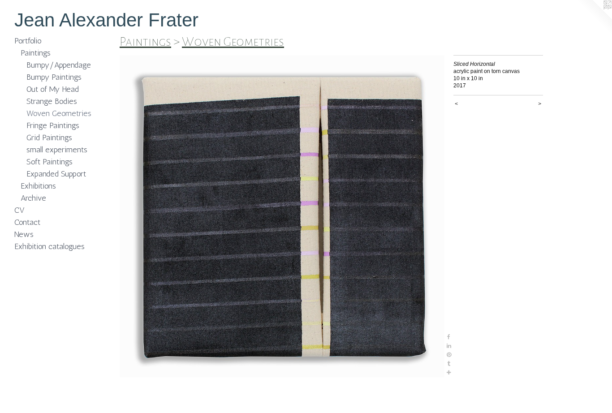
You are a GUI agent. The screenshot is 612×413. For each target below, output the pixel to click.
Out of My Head (52, 89)
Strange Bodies (51, 101)
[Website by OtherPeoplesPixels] (594, 18)
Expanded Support (56, 174)
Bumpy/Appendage (58, 65)
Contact (27, 222)
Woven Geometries (58, 113)
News (24, 234)
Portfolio (28, 41)
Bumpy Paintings (54, 77)
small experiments (56, 150)
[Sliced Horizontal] (282, 216)
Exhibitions (38, 186)
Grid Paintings (49, 137)
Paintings (36, 53)
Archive (33, 198)
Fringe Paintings (52, 125)
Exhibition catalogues (49, 246)
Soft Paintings (49, 162)
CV (19, 210)
